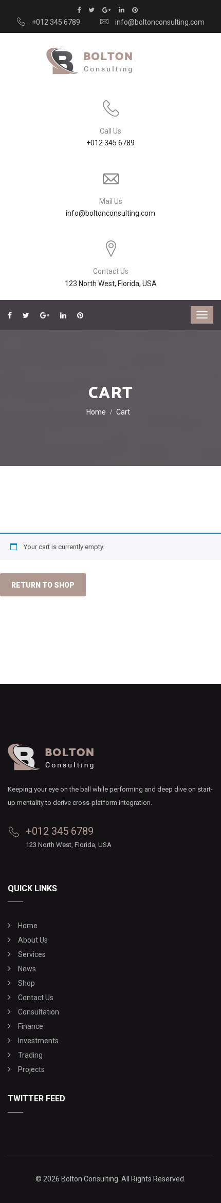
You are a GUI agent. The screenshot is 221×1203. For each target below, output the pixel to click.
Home (96, 412)
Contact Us (35, 997)
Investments (38, 1041)
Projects (31, 1069)
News (27, 969)
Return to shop (43, 585)
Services (32, 954)
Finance (30, 1026)
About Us (33, 940)
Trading (30, 1055)
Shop (26, 983)
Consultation (38, 1012)
